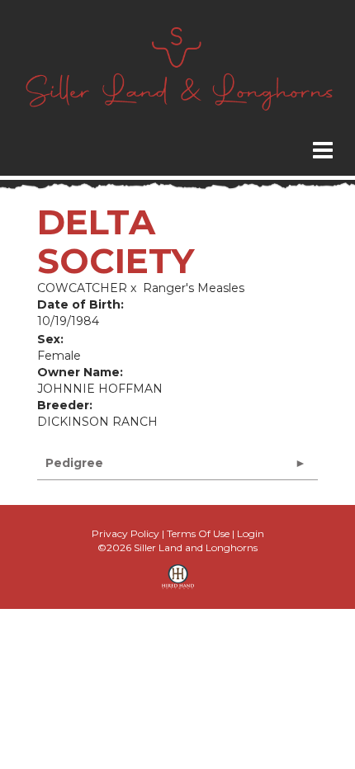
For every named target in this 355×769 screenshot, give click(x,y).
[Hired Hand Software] (178, 582)
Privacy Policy (125, 533)
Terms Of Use (198, 533)
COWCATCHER (82, 288)
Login (250, 533)
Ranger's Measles (193, 288)
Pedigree (74, 462)
